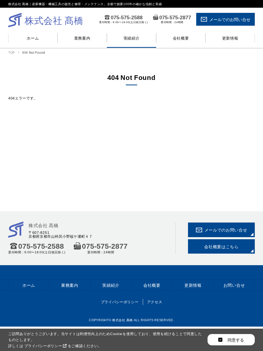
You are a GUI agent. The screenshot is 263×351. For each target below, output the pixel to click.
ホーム (33, 38)
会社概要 (181, 38)
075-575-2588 (127, 17)
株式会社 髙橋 (44, 225)
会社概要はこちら (221, 246)
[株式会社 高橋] (15, 234)
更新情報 (230, 38)
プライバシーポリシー (120, 301)
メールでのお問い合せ (229, 19)
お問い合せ (234, 285)
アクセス (154, 301)
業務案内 (82, 38)
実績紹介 (132, 38)
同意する (235, 340)
